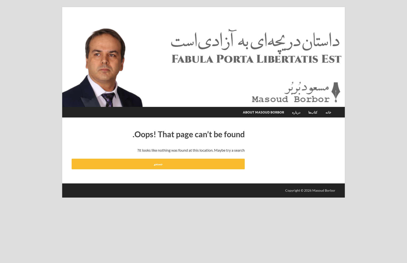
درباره (296, 112)
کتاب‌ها (312, 112)
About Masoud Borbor (263, 112)
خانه (328, 112)
